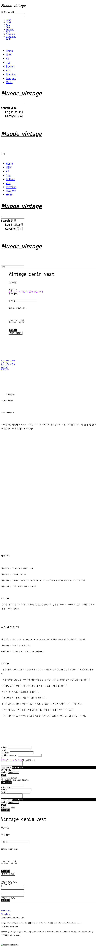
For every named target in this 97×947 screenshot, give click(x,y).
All (8, 25)
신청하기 (5, 900)
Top (8, 27)
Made (8, 39)
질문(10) (4, 368)
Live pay (11, 37)
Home (8, 20)
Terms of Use (5, 910)
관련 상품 (5, 369)
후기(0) (4, 366)
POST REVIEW (6, 782)
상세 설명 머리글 (8, 361)
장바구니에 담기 (8, 874)
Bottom (10, 29)
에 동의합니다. (18, 760)
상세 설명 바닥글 (8, 364)
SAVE (3, 775)
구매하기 (5, 810)
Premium (10, 34)
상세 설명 (5, 362)
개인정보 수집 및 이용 (11, 760)
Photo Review (11, 778)
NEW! (8, 22)
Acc (8, 32)
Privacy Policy (5, 914)
